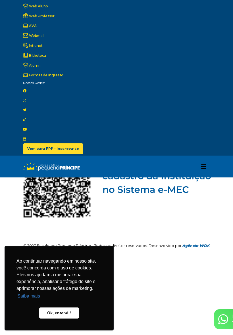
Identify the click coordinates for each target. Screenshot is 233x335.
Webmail (36, 36)
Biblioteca (37, 55)
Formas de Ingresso (45, 75)
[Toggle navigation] (203, 166)
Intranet (35, 45)
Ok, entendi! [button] (59, 313)
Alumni (34, 65)
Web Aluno (38, 6)
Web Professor (41, 16)
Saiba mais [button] (28, 296)
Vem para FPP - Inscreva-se (53, 148)
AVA (32, 26)
